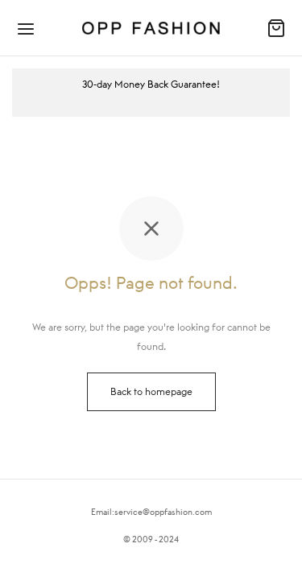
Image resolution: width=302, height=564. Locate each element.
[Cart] (276, 28)
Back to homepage (151, 391)
